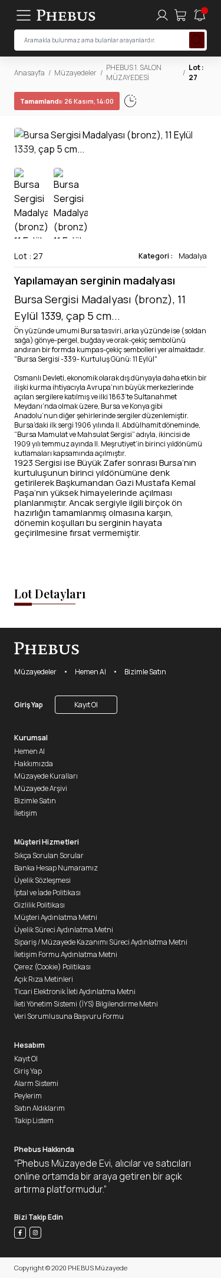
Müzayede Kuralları (46, 776)
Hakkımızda (33, 764)
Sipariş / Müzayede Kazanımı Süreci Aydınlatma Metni (100, 942)
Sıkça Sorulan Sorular (49, 855)
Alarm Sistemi (36, 1083)
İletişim (25, 813)
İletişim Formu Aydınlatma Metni (65, 954)
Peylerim (28, 1096)
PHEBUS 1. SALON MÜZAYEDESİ (133, 72)
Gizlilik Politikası (39, 905)
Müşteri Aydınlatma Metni (55, 917)
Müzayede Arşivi (40, 788)
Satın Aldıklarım (39, 1108)
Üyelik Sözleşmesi (42, 880)
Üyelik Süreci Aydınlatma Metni (63, 930)
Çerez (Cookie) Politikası (52, 967)
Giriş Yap (28, 705)
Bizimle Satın (145, 672)
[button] (197, 142)
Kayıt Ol (86, 705)
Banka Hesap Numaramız (56, 868)
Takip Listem (34, 1120)
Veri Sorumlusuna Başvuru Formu (69, 1016)
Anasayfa (29, 73)
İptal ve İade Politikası (47, 893)
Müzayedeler (75, 73)
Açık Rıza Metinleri (43, 979)
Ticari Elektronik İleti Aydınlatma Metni (75, 991)
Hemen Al (90, 672)
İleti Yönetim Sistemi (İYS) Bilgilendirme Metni (86, 1004)
